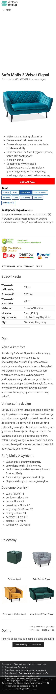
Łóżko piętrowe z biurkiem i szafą (33, 673)
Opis (19, 266)
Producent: (34, 79)
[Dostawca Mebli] (10, 3)
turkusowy (26, 198)
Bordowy (37, 198)
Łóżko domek (10, 673)
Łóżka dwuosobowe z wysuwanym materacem (25, 670)
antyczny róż (8, 203)
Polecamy (29, 266)
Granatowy (25, 192)
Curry (15, 198)
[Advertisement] (28, 43)
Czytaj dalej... (28, 182)
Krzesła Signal (32, 676)
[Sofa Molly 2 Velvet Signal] (28, 106)
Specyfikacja (8, 266)
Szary (15, 192)
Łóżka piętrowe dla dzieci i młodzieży (29, 664)
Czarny (6, 192)
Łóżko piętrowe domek (14, 676)
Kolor (5, 187)
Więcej (30, 210)
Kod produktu (8, 79)
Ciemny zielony (40, 192)
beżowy (6, 198)
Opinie (39, 266)
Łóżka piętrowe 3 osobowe (16, 667)
